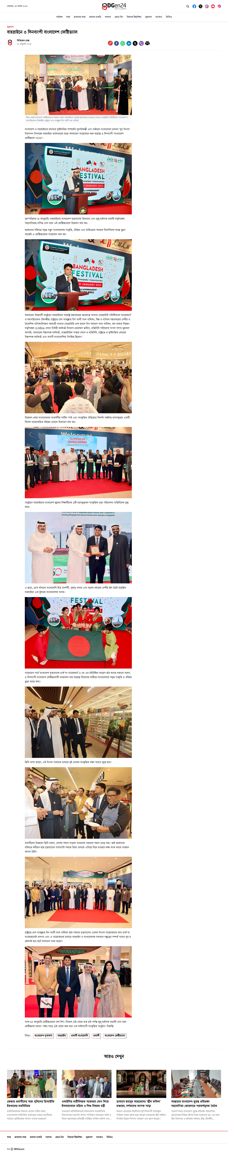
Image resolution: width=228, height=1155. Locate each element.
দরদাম (108, 17)
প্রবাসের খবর (79, 17)
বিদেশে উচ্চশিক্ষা (134, 17)
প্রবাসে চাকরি (95, 17)
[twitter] (135, 43)
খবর (68, 17)
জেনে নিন (119, 17)
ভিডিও (169, 17)
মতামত (159, 17)
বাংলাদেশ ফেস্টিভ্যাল (115, 1036)
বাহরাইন (62, 1036)
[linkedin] (128, 43)
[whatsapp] (122, 43)
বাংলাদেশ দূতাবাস (43, 1036)
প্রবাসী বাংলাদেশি (79, 1036)
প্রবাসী (96, 1036)
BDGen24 (19, 1149)
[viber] (141, 43)
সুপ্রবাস (148, 17)
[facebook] (116, 43)
